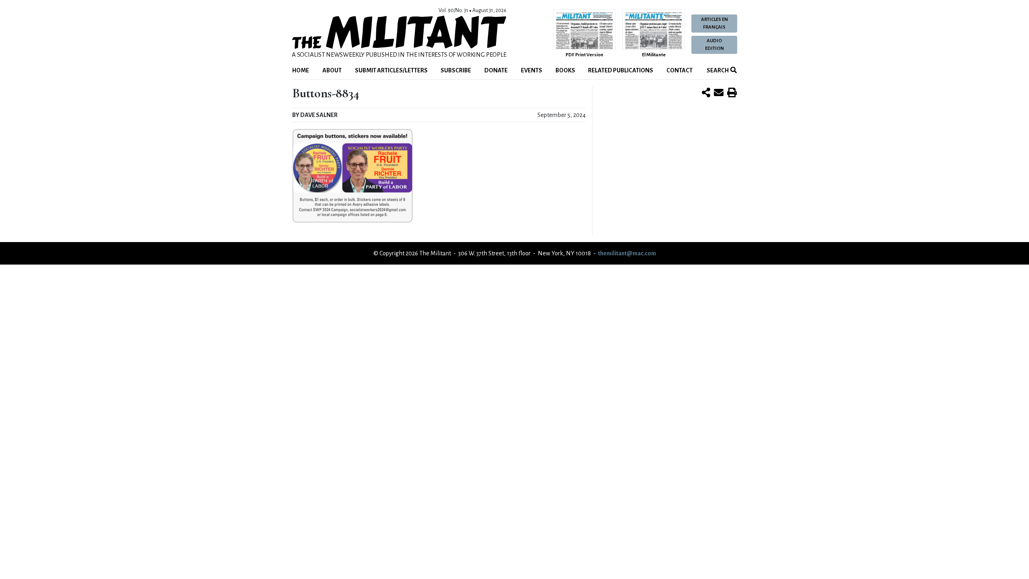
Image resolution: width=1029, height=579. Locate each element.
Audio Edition (714, 44)
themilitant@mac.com (627, 253)
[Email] (719, 93)
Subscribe (456, 70)
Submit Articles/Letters (391, 70)
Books (565, 70)
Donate (496, 70)
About (332, 70)
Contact (679, 70)
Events (531, 70)
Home (300, 70)
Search (717, 70)
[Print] (732, 93)
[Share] (706, 93)
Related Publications (620, 70)
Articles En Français (714, 23)
